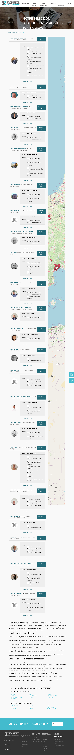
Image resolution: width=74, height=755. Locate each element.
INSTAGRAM (8, 747)
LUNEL (12, 707)
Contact (68, 4)
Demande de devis (41, 38)
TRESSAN (31, 694)
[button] (56, 269)
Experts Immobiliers (43, 4)
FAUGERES (13, 698)
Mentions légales (36, 739)
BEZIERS (31, 705)
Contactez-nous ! (57, 724)
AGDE (30, 707)
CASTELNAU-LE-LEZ (51, 708)
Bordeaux (45, 748)
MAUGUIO (13, 708)
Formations (52, 4)
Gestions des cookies (37, 741)
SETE (48, 705)
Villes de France (57, 739)
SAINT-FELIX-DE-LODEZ (16, 697)
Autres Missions (34, 4)
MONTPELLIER (14, 705)
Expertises (17, 4)
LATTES (31, 708)
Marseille (45, 739)
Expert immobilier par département (59, 746)
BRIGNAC (22, 32)
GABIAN (31, 697)
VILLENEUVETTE (33, 695)
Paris (44, 737)
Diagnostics (25, 4)
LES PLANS (13, 695)
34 (18, 32)
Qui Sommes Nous (61, 5)
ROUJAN (49, 694)
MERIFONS (13, 694)
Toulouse (45, 744)
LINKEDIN (7, 744)
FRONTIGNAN (50, 707)
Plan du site (34, 737)
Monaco (45, 746)
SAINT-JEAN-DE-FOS (52, 695)
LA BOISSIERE (50, 697)
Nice (44, 750)
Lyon (44, 741)
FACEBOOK (8, 749)
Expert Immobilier (12, 32)
